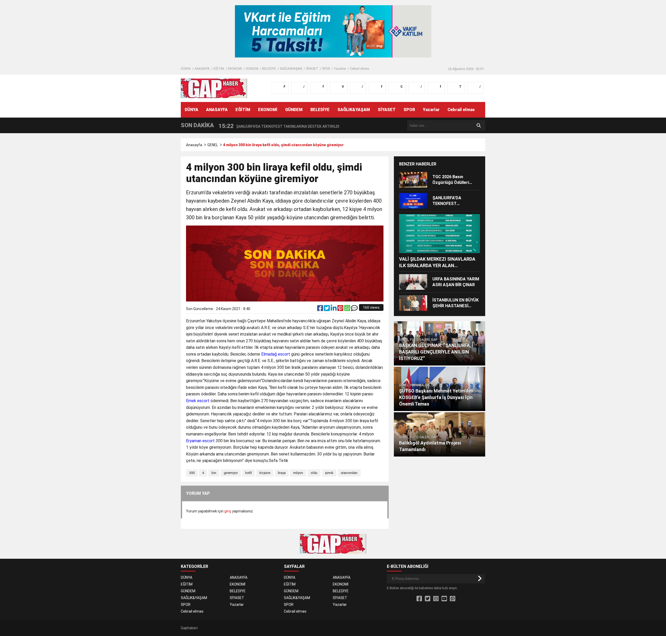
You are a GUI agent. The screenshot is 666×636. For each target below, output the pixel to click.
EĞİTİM (219, 68)
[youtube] (444, 598)
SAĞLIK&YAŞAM (291, 68)
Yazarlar (340, 68)
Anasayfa (194, 145)
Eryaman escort (200, 440)
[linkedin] (334, 309)
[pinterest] (340, 309)
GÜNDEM (252, 68)
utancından (349, 473)
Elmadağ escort (275, 354)
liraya (282, 473)
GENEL (212, 145)
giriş (227, 511)
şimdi (329, 473)
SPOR (326, 68)
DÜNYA (186, 68)
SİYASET (312, 68)
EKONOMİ (235, 68)
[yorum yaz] (354, 309)
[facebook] (320, 309)
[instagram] (436, 598)
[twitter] (327, 309)
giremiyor (231, 473)
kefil (248, 473)
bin (214, 473)
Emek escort (197, 400)
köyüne (264, 473)
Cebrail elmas (359, 68)
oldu (314, 473)
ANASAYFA (202, 68)
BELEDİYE (269, 68)
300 (192, 473)
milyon (298, 473)
